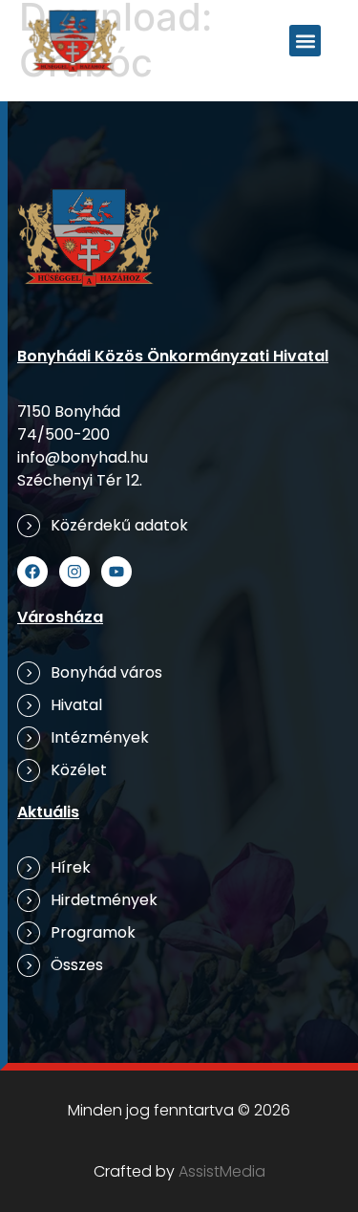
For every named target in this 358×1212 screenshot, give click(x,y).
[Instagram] (74, 571)
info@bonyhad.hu (82, 457)
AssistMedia (222, 1171)
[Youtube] (116, 571)
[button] (305, 40)
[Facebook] (32, 571)
